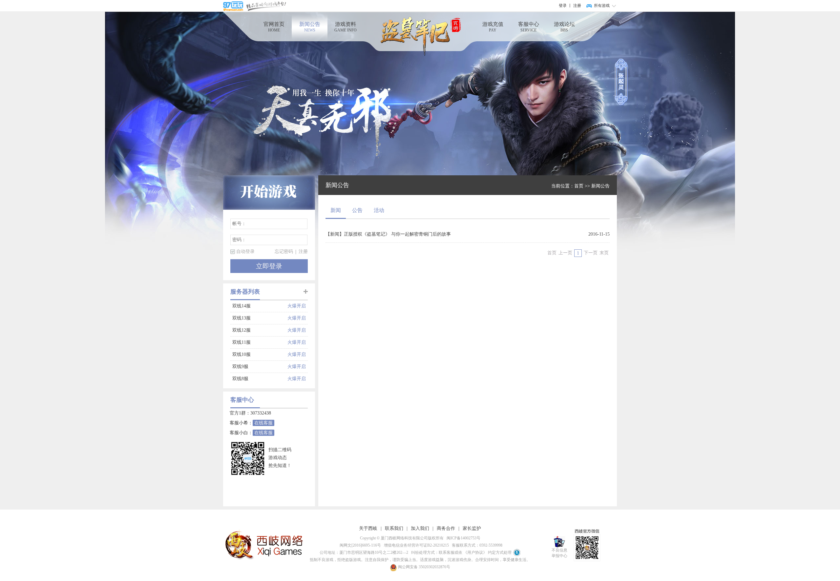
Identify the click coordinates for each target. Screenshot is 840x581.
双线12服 (259, 330)
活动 (379, 210)
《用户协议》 (475, 552)
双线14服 (259, 305)
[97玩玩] (254, 5)
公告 (357, 210)
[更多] (306, 291)
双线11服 (259, 342)
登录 (563, 5)
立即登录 (269, 266)
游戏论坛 (564, 26)
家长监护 (472, 528)
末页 (604, 252)
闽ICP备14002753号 (462, 538)
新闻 (335, 210)
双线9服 (259, 366)
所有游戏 (602, 5)
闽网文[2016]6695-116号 (359, 545)
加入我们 (420, 528)
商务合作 (446, 528)
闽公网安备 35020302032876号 (423, 567)
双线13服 (259, 318)
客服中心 (528, 26)
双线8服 (259, 378)
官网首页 (273, 26)
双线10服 (259, 354)
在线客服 (263, 422)
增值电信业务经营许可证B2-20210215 (415, 545)
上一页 (565, 252)
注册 (577, 5)
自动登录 (245, 251)
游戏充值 (492, 26)
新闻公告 (309, 26)
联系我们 (394, 528)
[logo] (420, 36)
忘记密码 (284, 251)
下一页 (591, 252)
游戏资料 (345, 26)
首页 (578, 186)
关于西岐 (368, 528)
